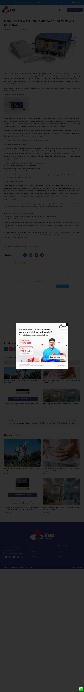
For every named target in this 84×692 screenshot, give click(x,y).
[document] (42, 346)
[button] (67, 324)
